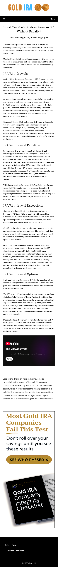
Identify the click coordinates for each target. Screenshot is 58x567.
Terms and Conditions (14, 550)
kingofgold (43, 37)
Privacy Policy (11, 545)
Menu (52, 19)
